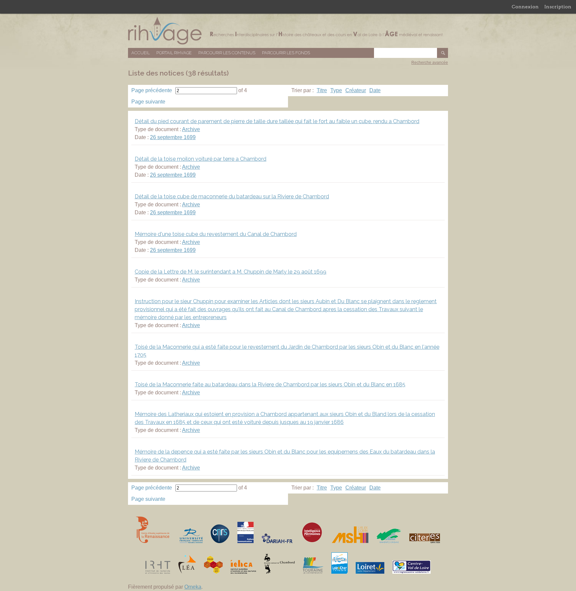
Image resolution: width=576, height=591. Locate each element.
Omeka (192, 587)
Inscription (557, 6)
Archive (191, 129)
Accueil (140, 52)
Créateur (355, 90)
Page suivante (148, 101)
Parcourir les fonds (286, 52)
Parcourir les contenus (226, 52)
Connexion (525, 6)
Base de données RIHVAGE (288, 31)
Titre (322, 90)
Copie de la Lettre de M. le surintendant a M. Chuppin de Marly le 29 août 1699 (230, 272)
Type (336, 90)
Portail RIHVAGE (174, 52)
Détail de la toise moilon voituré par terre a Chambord (200, 159)
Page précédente (151, 90)
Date (375, 90)
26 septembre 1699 (173, 137)
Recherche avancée (429, 62)
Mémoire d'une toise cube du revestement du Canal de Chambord (216, 234)
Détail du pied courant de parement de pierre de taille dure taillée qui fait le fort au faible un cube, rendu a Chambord (277, 121)
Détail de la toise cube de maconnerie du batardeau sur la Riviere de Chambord (232, 196)
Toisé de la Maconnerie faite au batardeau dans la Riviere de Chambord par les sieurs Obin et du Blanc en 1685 (270, 384)
